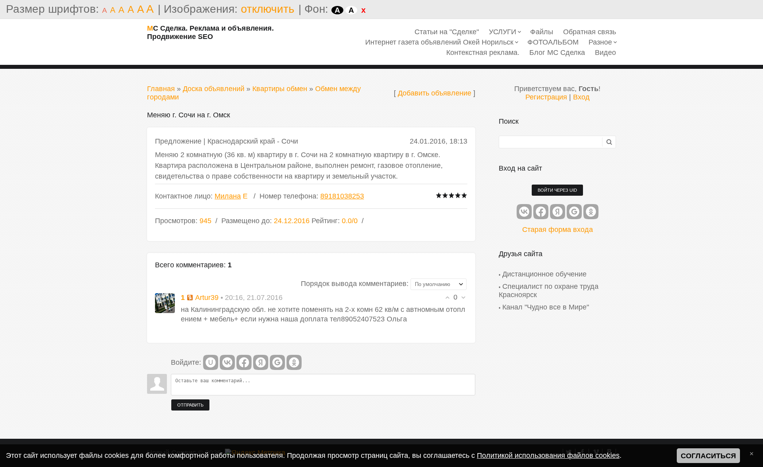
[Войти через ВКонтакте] (227, 362)
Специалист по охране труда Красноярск (548, 290)
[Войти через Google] (277, 362)
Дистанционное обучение (544, 274)
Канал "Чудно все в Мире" (545, 307)
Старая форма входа (557, 230)
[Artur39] (165, 303)
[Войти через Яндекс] (260, 362)
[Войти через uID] (210, 362)
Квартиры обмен (279, 89)
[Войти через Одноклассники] (294, 362)
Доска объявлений (213, 89)
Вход (581, 97)
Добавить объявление (434, 93)
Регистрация (546, 97)
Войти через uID (557, 190)
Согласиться (708, 456)
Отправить (190, 405)
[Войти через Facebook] (244, 362)
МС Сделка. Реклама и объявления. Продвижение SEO (210, 32)
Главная (161, 89)
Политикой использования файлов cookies (548, 455)
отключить (267, 9)
